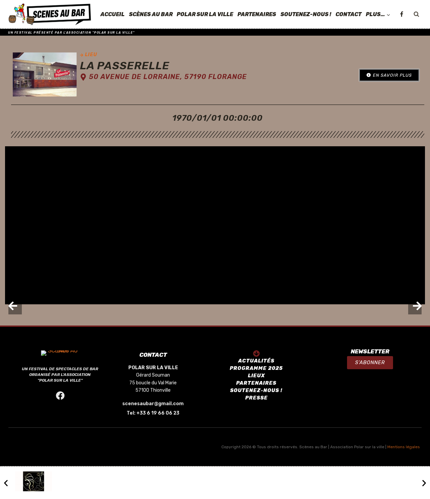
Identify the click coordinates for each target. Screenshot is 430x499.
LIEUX (256, 376)
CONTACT (348, 14)
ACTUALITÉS (256, 361)
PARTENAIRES (257, 14)
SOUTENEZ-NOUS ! (306, 14)
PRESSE (256, 398)
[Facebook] (401, 14)
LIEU (91, 54)
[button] (389, 75)
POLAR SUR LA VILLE (205, 14)
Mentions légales (403, 447)
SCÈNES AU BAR (151, 14)
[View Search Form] (416, 14)
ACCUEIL (112, 14)
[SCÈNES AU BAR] (50, 14)
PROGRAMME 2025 (256, 368)
